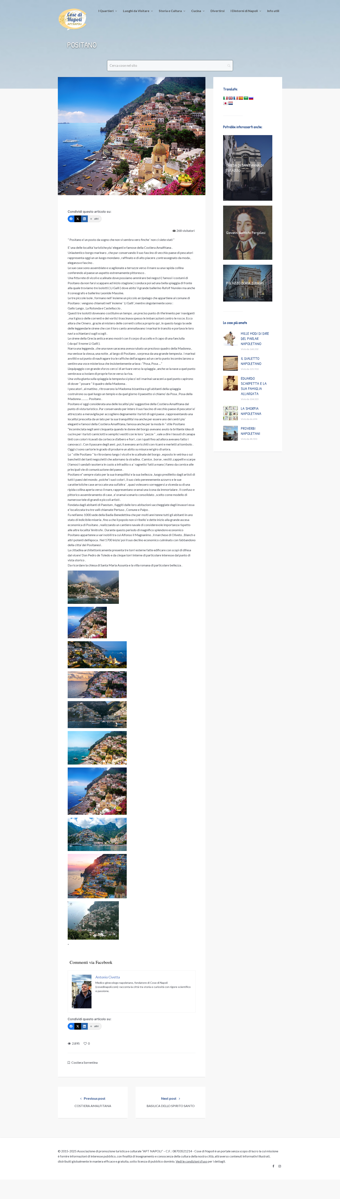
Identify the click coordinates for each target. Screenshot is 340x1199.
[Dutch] (230, 103)
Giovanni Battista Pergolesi (245, 232)
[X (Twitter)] (77, 218)
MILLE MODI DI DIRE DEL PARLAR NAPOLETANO (255, 338)
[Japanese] (225, 103)
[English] (230, 98)
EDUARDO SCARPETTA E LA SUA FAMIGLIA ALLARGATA (254, 386)
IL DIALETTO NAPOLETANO (251, 361)
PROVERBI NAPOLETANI (250, 431)
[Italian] (225, 98)
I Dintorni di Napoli (244, 11)
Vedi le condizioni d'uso (191, 1161)
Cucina (196, 11)
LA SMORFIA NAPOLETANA (251, 411)
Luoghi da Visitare (136, 11)
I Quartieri (106, 11)
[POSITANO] (131, 136)
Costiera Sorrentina (84, 1062)
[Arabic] (246, 98)
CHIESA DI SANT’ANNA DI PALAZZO (245, 167)
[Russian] (251, 98)
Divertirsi (218, 11)
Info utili (273, 11)
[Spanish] (240, 98)
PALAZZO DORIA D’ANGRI (244, 283)
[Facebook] (71, 218)
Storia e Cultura (170, 11)
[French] (235, 98)
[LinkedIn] (84, 218)
